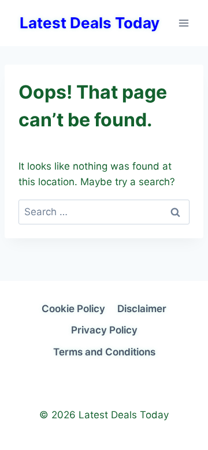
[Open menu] (183, 23)
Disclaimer (141, 308)
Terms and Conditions (104, 352)
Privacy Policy (104, 330)
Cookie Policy (73, 308)
